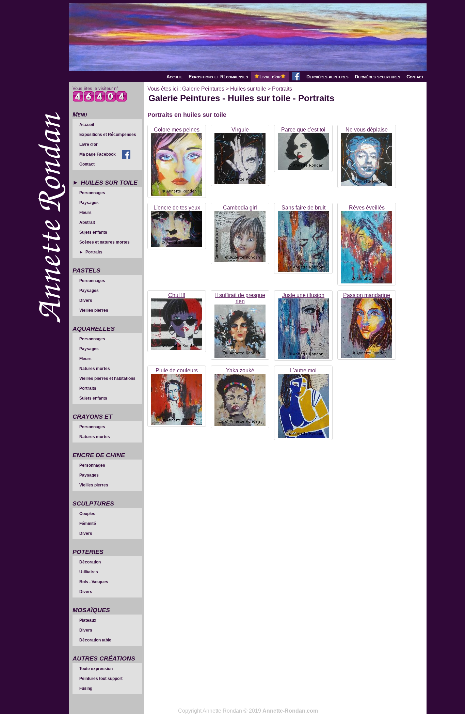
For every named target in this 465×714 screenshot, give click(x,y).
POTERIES (88, 551)
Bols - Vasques (93, 581)
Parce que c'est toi (303, 130)
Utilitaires (88, 572)
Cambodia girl (240, 208)
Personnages (92, 192)
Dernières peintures (327, 76)
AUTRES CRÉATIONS (104, 658)
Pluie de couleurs (177, 370)
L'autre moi (303, 370)
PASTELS (86, 270)
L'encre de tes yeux (177, 208)
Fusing (85, 688)
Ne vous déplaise (367, 130)
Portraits (93, 252)
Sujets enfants (93, 232)
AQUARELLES (94, 328)
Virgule (240, 130)
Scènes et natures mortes (104, 242)
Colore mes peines (176, 130)
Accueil (174, 76)
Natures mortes (94, 368)
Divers (85, 300)
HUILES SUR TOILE (109, 182)
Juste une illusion (303, 295)
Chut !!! (176, 295)
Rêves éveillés (367, 208)
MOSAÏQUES (91, 610)
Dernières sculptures (377, 76)
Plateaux (87, 620)
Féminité (87, 523)
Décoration (90, 562)
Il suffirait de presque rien (240, 298)
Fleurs (85, 212)
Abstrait (87, 222)
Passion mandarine (366, 295)
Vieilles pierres (93, 310)
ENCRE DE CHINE (99, 455)
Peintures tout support (101, 678)
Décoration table (95, 640)
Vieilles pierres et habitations (107, 378)
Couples (87, 513)
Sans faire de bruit (303, 208)
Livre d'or (269, 76)
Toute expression (96, 668)
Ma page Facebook (97, 154)
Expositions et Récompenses (218, 76)
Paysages (89, 202)
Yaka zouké (240, 370)
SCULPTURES (93, 503)
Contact (414, 76)
